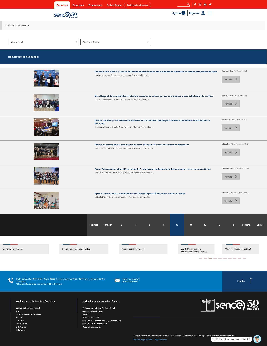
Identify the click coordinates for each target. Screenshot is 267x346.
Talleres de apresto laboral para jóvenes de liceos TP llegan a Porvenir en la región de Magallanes (142, 144)
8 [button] (234, 258)
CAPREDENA (21, 323)
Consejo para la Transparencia (94, 323)
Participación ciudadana (137, 5)
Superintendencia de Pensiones (28, 314)
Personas (62, 5)
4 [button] (215, 258)
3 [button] (210, 258)
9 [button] (239, 258)
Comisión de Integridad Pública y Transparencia (101, 320)
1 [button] (200, 258)
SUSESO (19, 317)
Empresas (78, 5)
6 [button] (225, 258)
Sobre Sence (114, 5)
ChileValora (20, 330)
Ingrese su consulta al (131, 280)
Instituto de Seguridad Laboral (28, 308)
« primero (94, 224)
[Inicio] (74, 15)
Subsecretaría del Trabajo (92, 311)
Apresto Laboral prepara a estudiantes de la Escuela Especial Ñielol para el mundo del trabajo (140, 193)
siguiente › (246, 224)
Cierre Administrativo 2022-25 (196, 249)
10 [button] (244, 258)
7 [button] (230, 258)
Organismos (95, 5)
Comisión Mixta (234, 249)
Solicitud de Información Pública (76, 249)
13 (219, 224)
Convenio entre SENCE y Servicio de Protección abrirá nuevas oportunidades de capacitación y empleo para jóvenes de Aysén (156, 71)
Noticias (25, 25)
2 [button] (205, 258)
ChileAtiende (21, 327)
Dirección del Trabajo (90, 317)
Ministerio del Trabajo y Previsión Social (98, 308)
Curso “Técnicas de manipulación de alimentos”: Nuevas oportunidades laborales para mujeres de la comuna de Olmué (153, 168)
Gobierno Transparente (13, 249)
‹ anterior (108, 224)
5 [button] (220, 258)
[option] (29, 249)
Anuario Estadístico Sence (133, 249)
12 (205, 224)
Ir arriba (241, 281)
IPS (17, 311)
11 (191, 224)
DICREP (85, 314)
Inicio (7, 25)
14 (233, 224)
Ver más (228, 79)
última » (260, 224)
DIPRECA (20, 320)
